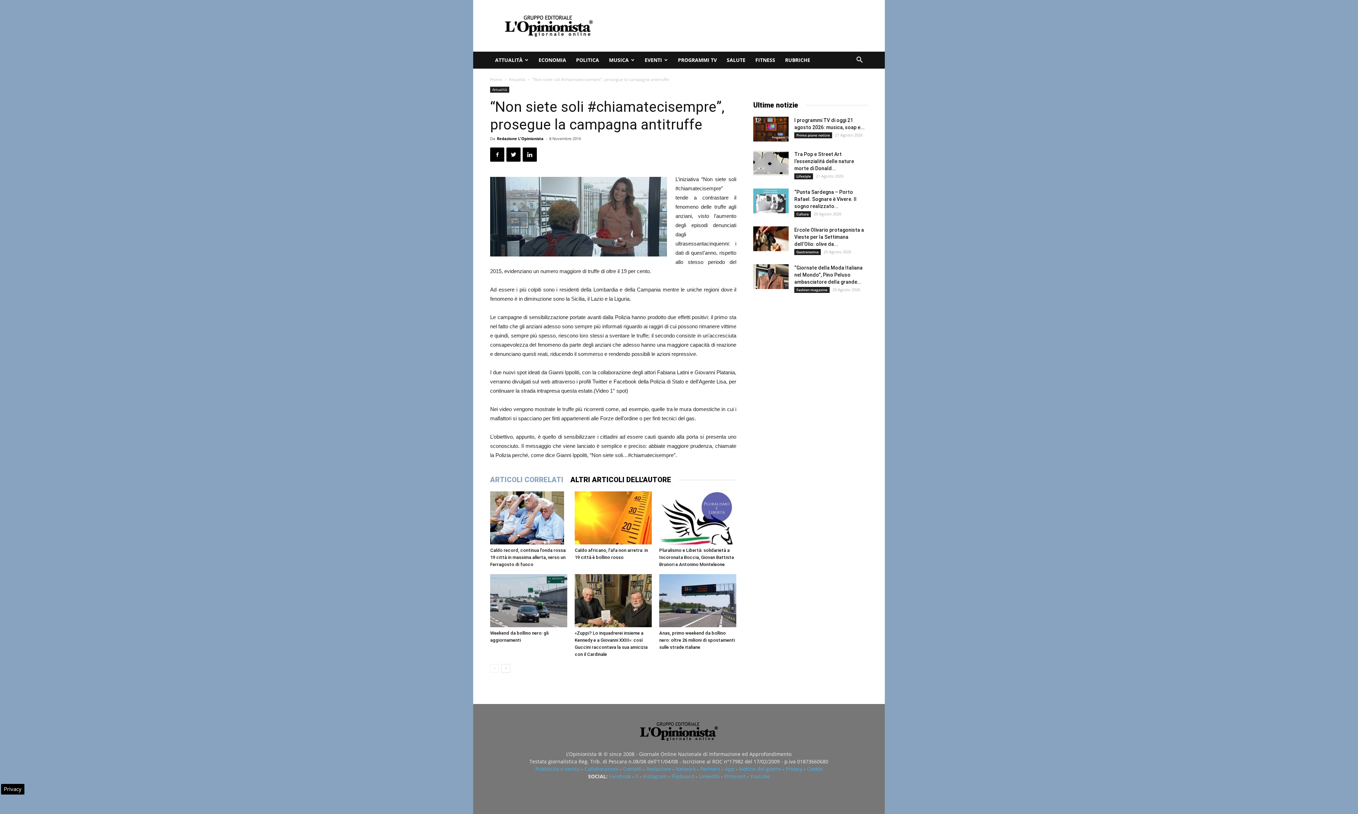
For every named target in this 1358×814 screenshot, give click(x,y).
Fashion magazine (812, 289)
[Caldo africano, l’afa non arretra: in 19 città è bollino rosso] (613, 517)
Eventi (653, 60)
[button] (859, 60)
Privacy (794, 769)
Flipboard (683, 776)
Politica (587, 60)
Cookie (815, 769)
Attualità (509, 60)
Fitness (765, 60)
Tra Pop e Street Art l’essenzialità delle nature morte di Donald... (824, 161)
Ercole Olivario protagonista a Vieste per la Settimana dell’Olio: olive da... (829, 237)
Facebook (620, 776)
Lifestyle (803, 176)
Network (686, 769)
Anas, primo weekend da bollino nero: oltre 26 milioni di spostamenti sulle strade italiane (697, 640)
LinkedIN (709, 776)
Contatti (632, 769)
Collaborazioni (602, 769)
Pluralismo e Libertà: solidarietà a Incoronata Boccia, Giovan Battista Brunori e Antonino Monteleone (696, 557)
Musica (619, 60)
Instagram (655, 776)
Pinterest (734, 776)
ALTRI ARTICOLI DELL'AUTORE (620, 479)
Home (496, 79)
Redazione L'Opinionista (520, 138)
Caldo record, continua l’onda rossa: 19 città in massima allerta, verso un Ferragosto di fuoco (528, 557)
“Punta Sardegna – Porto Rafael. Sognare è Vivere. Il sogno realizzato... (825, 199)
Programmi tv (697, 60)
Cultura (802, 214)
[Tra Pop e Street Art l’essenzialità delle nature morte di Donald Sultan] (771, 163)
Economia (552, 60)
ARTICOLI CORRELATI (526, 479)
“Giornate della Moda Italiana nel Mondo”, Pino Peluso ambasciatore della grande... (828, 275)
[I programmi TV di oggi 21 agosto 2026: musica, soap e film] (771, 129)
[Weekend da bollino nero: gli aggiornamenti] (528, 600)
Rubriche (797, 60)
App (730, 769)
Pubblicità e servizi (557, 769)
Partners (710, 769)
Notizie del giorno (760, 769)
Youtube (760, 776)
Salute (736, 60)
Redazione (658, 769)
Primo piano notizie (813, 135)
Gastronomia (807, 251)
